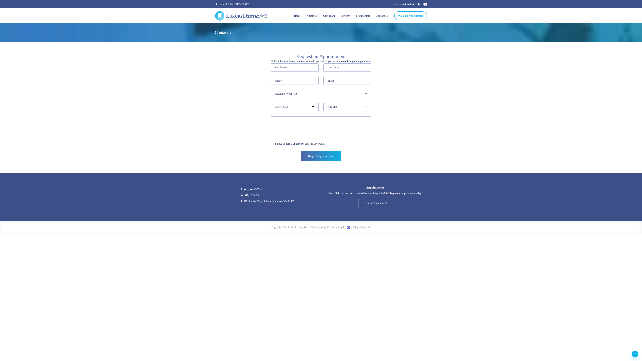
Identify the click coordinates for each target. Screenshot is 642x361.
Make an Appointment (410, 15)
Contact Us (382, 15)
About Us (311, 15)
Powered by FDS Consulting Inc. (331, 227)
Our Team (329, 15)
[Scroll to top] (635, 354)
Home (297, 15)
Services (345, 15)
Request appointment (321, 156)
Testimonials (363, 15)
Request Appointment (375, 203)
